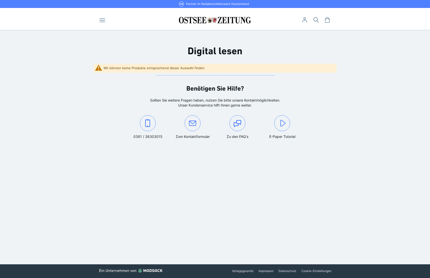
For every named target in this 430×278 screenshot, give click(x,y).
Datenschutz (287, 271)
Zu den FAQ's (237, 136)
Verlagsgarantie (243, 271)
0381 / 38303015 (151, 136)
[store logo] (215, 20)
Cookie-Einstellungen (316, 271)
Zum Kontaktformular (195, 136)
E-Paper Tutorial (282, 136)
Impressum (266, 271)
